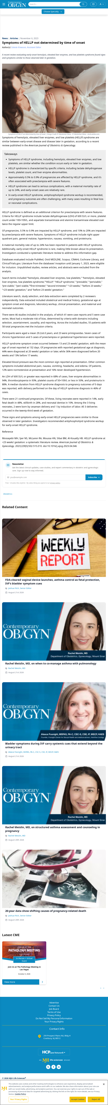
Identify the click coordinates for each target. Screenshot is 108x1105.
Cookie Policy (20, 1094)
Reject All (96, 1099)
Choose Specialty (51, 11)
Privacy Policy (54, 1015)
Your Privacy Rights (54, 1021)
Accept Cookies (77, 1099)
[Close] (104, 1084)
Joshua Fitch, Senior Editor (19, 588)
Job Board (54, 1009)
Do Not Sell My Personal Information (54, 1018)
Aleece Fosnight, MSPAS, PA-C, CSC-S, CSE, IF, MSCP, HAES (33, 752)
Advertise (54, 1002)
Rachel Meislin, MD (16, 668)
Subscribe (92, 477)
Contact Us (54, 1005)
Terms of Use (54, 1012)
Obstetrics (7, 494)
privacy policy (55, 483)
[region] (54, 1092)
